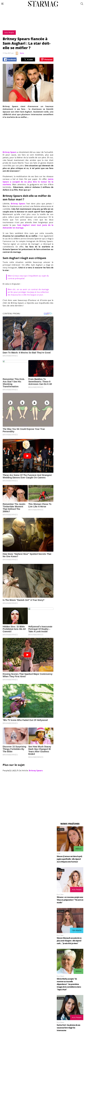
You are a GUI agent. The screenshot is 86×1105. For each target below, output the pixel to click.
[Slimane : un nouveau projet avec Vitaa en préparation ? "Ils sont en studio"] (70, 879)
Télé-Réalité (76, 930)
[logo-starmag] (43, 4)
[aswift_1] (43, 24)
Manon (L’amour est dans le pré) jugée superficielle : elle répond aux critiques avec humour (69, 859)
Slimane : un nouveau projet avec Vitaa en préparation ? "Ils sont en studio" (70, 900)
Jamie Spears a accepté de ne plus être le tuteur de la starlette (28, 182)
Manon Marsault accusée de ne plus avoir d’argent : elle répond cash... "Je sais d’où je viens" (69, 941)
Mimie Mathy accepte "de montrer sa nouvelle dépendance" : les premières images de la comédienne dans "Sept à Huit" (69, 984)
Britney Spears (10, 152)
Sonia (22, 53)
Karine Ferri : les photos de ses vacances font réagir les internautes (68, 1028)
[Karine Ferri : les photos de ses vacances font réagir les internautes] (70, 1007)
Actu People (77, 889)
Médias (78, 849)
